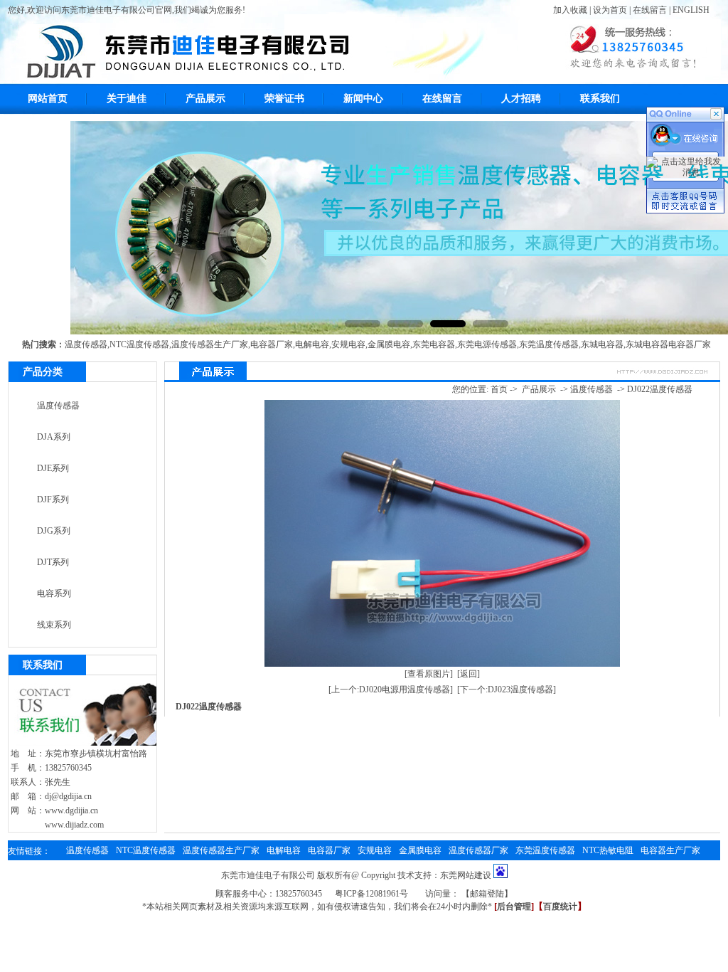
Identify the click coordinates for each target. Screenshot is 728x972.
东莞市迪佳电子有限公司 (268, 875)
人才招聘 (521, 98)
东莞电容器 (433, 344)
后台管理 (514, 907)
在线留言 (650, 10)
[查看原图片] (429, 674)
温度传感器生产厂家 (209, 344)
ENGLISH (691, 10)
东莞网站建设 (465, 875)
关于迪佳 (126, 98)
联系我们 (600, 98)
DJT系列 (53, 562)
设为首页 (610, 10)
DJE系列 (53, 468)
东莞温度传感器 (549, 344)
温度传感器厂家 (478, 850)
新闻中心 (363, 98)
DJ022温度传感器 (659, 389)
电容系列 (54, 593)
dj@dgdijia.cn (68, 796)
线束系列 (54, 625)
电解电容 (312, 344)
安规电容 (348, 344)
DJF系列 (53, 500)
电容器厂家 (271, 344)
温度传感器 (86, 344)
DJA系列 (53, 437)
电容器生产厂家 (670, 850)
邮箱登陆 (487, 894)
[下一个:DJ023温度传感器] (506, 689)
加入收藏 (570, 10)
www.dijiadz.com (74, 825)
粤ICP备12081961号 (371, 894)
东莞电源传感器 (487, 344)
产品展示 (205, 98)
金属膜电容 (389, 344)
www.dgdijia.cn (71, 810)
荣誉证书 (284, 98)
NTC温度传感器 (139, 344)
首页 (499, 389)
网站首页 (48, 98)
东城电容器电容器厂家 (668, 344)
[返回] (468, 674)
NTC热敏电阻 (607, 850)
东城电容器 (602, 344)
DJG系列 (53, 531)
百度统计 (560, 907)
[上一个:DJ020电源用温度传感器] (390, 689)
